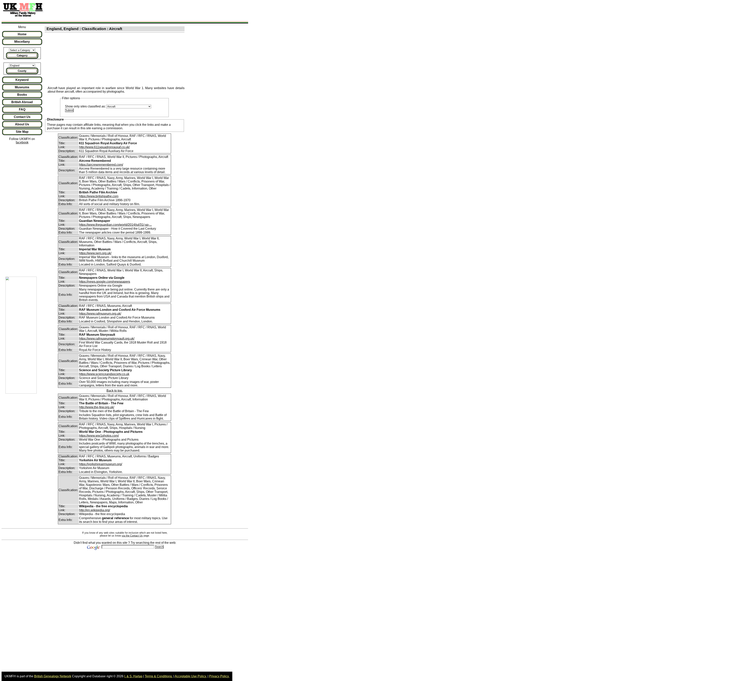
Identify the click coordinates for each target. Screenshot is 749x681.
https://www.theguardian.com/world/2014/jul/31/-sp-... (115, 224)
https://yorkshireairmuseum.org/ (100, 464)
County (22, 70)
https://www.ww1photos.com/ (99, 435)
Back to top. (114, 390)
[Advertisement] (118, 10)
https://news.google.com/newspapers (104, 281)
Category (22, 55)
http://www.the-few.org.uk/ (96, 407)
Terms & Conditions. (159, 676)
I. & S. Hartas (133, 676)
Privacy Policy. (219, 676)
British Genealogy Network (52, 676)
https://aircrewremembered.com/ (101, 164)
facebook (22, 142)
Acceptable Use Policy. (191, 676)
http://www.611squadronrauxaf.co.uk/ (104, 147)
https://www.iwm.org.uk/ (95, 253)
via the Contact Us (132, 535)
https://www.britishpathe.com (98, 196)
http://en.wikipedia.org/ (94, 510)
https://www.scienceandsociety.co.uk (104, 374)
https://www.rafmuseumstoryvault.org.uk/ (106, 338)
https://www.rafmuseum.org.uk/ (100, 313)
